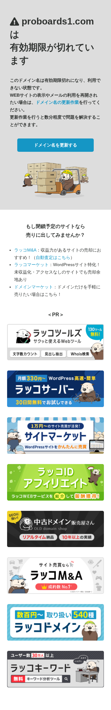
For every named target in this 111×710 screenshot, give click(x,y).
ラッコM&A (25, 250)
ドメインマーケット (33, 286)
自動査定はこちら (53, 257)
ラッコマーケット (31, 264)
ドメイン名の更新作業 (57, 102)
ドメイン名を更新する (55, 144)
